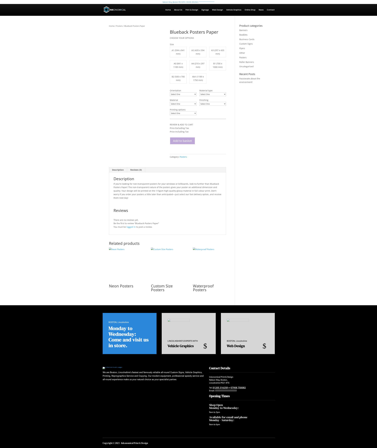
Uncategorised (246, 66)
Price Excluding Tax (179, 128)
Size (172, 44)
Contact (271, 10)
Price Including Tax (179, 131)
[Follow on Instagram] (115, 387)
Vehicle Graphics (233, 10)
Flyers (242, 48)
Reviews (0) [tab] (136, 169)
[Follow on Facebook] (104, 387)
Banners (243, 30)
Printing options (178, 109)
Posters (119, 26)
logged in (131, 226)
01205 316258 (220, 387)
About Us (178, 10)
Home (168, 10)
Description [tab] (118, 169)
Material (174, 100)
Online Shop (250, 10)
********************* (226, 390)
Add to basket (182, 141)
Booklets (243, 34)
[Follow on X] (109, 387)
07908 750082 (238, 387)
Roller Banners (246, 62)
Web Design (217, 10)
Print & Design (192, 10)
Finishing (203, 100)
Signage (205, 10)
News (261, 10)
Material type (206, 90)
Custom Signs (246, 43)
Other (242, 52)
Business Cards (246, 39)
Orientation (175, 90)
